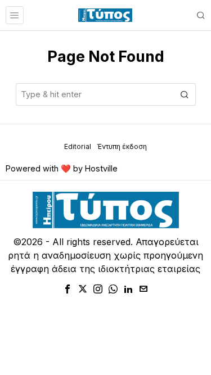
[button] (184, 94)
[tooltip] (67, 289)
